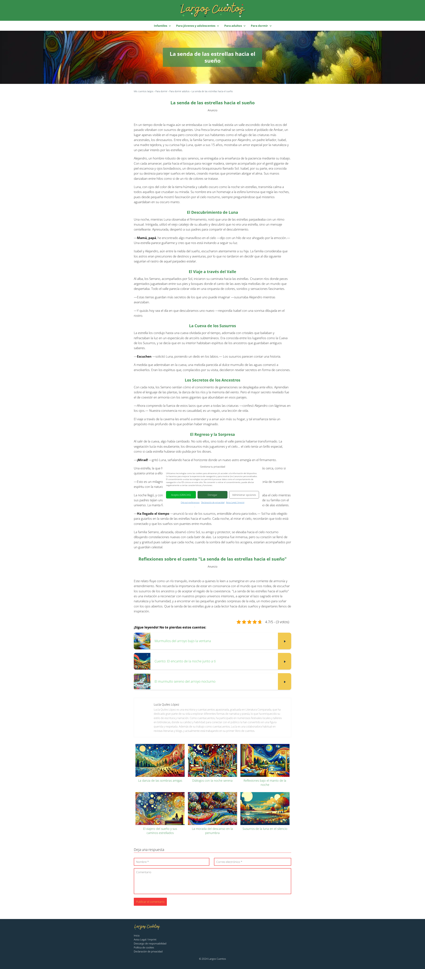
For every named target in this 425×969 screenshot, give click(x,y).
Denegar (212, 494)
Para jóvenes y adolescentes (195, 26)
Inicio (137, 935)
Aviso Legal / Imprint (235, 502)
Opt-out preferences (190, 502)
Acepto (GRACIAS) (181, 494)
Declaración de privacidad (212, 502)
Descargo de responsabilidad (150, 943)
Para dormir (259, 26)
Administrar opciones (244, 494)
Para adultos (233, 26)
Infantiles (160, 26)
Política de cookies (144, 947)
